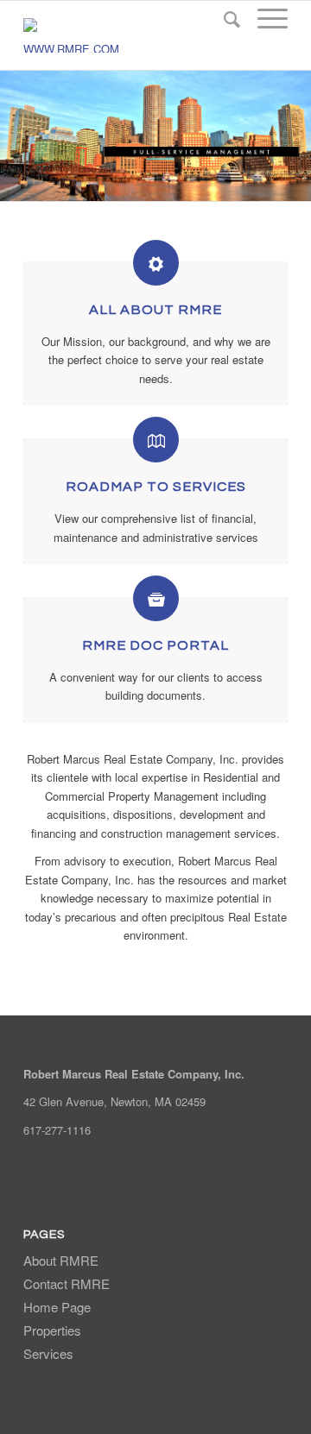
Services (48, 1353)
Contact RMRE (66, 1283)
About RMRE (60, 1260)
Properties (52, 1330)
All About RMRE (155, 310)
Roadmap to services (156, 487)
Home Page (57, 1307)
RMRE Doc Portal (155, 645)
